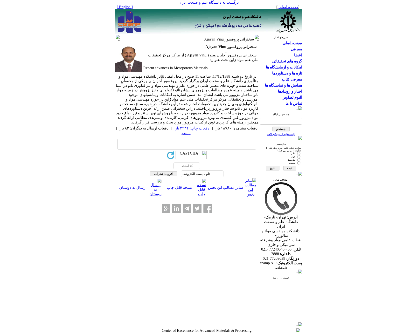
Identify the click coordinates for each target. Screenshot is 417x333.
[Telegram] (187, 208)
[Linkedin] (176, 208)
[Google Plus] (166, 208)
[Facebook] (207, 208)
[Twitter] (197, 208)
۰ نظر (186, 133)
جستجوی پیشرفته (281, 134)
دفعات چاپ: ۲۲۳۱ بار (192, 128)
